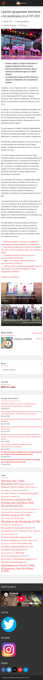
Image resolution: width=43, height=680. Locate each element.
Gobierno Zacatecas (9, 25)
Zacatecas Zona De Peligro (17, 569)
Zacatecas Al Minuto (23, 21)
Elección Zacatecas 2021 (16, 515)
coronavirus (30, 493)
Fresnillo (19, 518)
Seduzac (27, 543)
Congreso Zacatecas (11, 493)
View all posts (37, 333)
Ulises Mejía (8, 559)
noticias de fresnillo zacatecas (16, 537)
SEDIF (16, 543)
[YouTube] (20, 669)
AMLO (24, 487)
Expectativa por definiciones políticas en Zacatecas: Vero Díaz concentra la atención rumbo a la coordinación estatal (21, 250)
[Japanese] (10, 387)
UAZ (26, 556)
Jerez (6, 531)
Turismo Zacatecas (11, 556)
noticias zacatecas (12, 540)
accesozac (11, 484)
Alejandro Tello (9, 487)
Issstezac (30, 528)
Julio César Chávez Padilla (30, 531)
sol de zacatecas (8, 553)
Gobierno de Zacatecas (10, 277)
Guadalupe (6, 525)
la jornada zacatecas (10, 534)
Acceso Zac (14, 481)
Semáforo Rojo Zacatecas (14, 550)
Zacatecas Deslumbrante (14, 562)
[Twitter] (9, 669)
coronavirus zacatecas (17, 499)
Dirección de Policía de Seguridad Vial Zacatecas (18, 512)
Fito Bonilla (7, 518)
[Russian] (12, 387)
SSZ (20, 553)
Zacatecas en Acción (19, 565)
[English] (4, 387)
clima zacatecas (21, 490)
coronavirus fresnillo (10, 497)
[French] (6, 387)
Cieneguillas (7, 490)
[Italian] (8, 387)
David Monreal (13, 506)
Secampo (6, 543)
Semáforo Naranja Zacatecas (17, 547)
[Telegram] (25, 669)
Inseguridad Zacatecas (13, 528)
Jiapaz (14, 531)
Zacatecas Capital (26, 559)
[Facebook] (3, 669)
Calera (34, 487)
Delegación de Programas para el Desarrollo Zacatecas (20, 509)
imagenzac (18, 525)
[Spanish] (14, 387)
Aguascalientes (27, 484)
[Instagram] (14, 669)
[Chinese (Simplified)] (2, 387)
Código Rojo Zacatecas (18, 503)
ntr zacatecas (31, 540)
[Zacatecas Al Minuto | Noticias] (21, 2)
